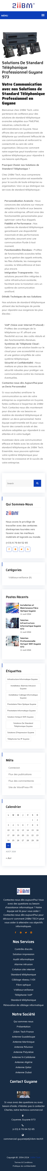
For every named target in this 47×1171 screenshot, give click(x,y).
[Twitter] (21, 549)
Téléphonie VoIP (23, 994)
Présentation (23, 1026)
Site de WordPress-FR (20, 787)
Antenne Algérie (23, 1062)
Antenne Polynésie (23, 1052)
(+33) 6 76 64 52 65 (17, 542)
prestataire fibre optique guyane (21, 704)
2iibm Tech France (23, 1031)
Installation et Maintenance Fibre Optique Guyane (29, 608)
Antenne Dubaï (23, 1072)
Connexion (14, 767)
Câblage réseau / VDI (23, 979)
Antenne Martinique (23, 1041)
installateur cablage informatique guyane (23, 696)
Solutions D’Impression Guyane (20, 732)
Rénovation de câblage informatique (23, 1005)
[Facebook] (9, 549)
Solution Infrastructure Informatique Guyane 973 (30, 624)
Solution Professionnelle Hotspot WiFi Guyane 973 (30, 642)
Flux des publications (20, 774)
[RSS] (27, 549)
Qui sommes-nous (23, 1021)
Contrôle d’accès (23, 949)
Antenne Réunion (23, 1046)
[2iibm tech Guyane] (23, 5)
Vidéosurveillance (18, 577)
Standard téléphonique (23, 974)
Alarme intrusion (23, 964)
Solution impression (23, 954)
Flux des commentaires (21, 780)
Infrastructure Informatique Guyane (22, 679)
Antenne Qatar (23, 1067)
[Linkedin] (31, 932)
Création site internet (23, 969)
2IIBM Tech (35, 1157)
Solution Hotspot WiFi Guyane (20, 717)
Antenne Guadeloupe (23, 1036)
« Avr (8, 858)
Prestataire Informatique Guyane (21, 710)
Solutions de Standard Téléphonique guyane (23, 724)
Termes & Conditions (23, 1162)
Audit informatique (23, 959)
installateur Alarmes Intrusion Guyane (23, 687)
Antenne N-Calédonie (23, 1057)
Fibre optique (23, 984)
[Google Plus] (15, 549)
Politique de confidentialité (24, 1166)
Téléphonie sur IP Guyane (18, 739)
